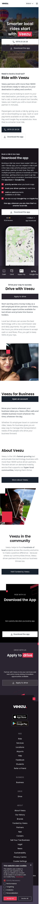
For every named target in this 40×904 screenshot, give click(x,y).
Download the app (22, 212)
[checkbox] (5, 880)
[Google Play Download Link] (20, 723)
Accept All (10, 898)
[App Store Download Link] (20, 716)
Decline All (24, 898)
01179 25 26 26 (22, 41)
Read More (19, 877)
